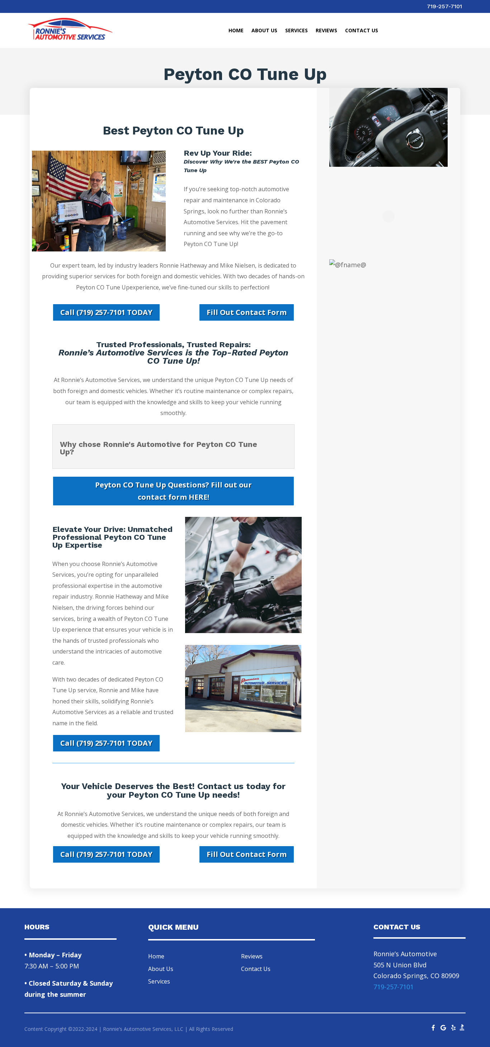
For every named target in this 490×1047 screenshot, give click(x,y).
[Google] (443, 1026)
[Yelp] (453, 1026)
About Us (264, 31)
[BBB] (462, 1029)
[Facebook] (433, 1026)
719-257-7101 (444, 6)
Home (236, 31)
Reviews (326, 31)
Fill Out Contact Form (247, 312)
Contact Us (361, 31)
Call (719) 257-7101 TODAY (106, 312)
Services (296, 31)
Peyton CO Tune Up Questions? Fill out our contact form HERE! (173, 491)
